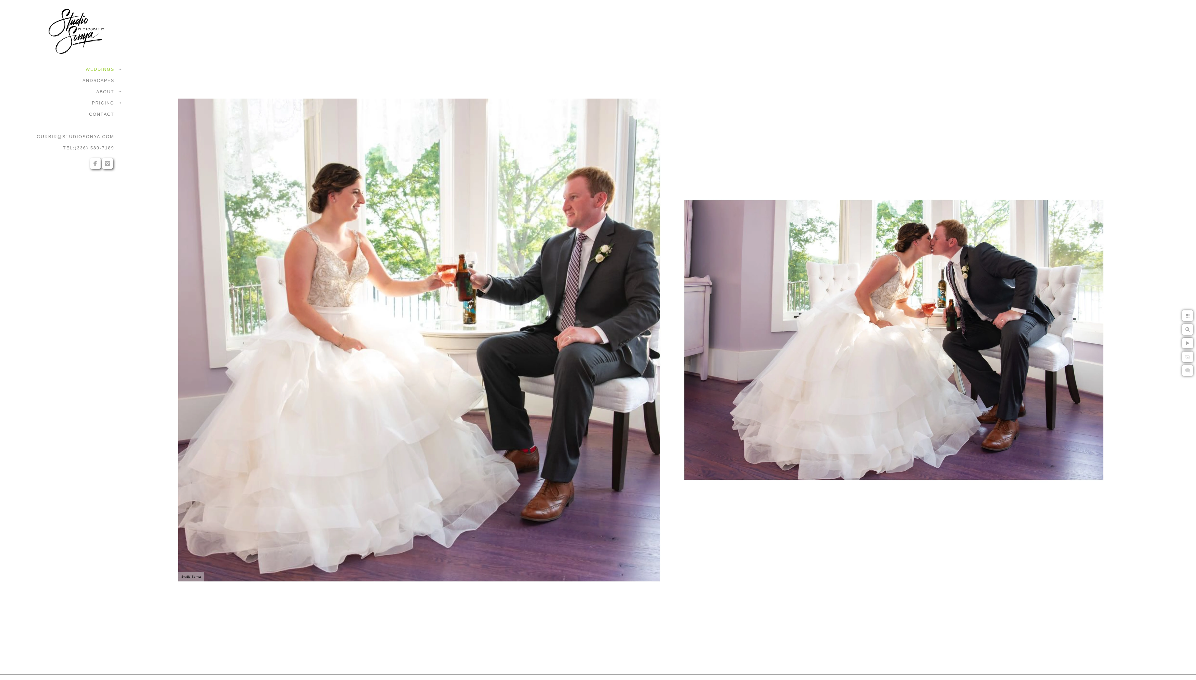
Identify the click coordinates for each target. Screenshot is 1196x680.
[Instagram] (107, 163)
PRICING (103, 102)
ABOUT (105, 91)
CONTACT (101, 114)
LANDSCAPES (96, 80)
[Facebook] (95, 163)
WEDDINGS (100, 69)
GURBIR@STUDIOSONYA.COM (75, 136)
